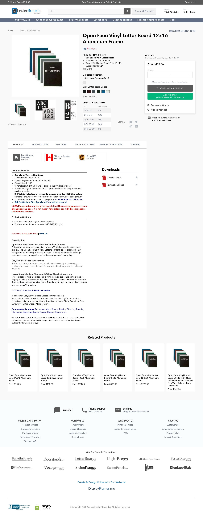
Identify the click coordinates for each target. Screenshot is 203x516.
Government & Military (30, 437)
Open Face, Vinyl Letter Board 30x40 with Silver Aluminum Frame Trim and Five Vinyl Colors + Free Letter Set (180, 380)
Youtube (193, 507)
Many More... (89, 96)
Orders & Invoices (78, 429)
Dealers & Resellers (78, 433)
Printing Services (125, 425)
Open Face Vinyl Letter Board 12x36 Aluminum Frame (83, 378)
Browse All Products (144, 11)
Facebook (169, 507)
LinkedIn (187, 507)
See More (87, 69)
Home (10, 30)
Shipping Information (30, 429)
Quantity (150, 70)
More (173, 20)
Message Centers (122, 20)
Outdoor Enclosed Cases (49, 20)
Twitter (175, 507)
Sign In (167, 9)
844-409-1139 (23, 2)
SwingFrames (22, 20)
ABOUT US (173, 421)
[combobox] (89, 11)
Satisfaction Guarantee (173, 429)
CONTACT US (77, 421)
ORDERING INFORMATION (30, 421)
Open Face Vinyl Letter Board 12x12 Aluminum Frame (20, 378)
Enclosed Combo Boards (150, 20)
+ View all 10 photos (17, 124)
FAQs (125, 433)
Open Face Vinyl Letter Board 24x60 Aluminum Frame (147, 378)
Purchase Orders (30, 433)
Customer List (173, 425)
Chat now (172, 118)
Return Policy (78, 437)
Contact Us (190, 2)
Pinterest (181, 507)
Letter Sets (100, 20)
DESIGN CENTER (125, 421)
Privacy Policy (173, 433)
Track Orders (78, 425)
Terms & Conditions (173, 437)
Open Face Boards (78, 20)
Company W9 (30, 441)
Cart (185, 9)
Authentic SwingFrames (125, 429)
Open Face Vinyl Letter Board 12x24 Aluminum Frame (52, 378)
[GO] (127, 11)
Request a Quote (30, 425)
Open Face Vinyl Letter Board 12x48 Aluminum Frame (115, 378)
